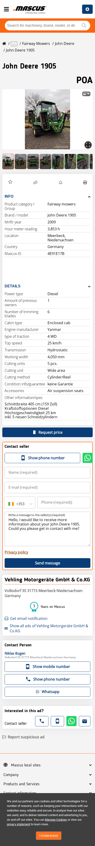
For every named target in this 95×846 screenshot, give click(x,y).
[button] (47, 119)
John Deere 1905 (20, 50)
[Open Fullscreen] (88, 144)
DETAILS (13, 286)
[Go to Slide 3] (33, 161)
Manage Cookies (56, 819)
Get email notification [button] (29, 618)
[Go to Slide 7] (83, 161)
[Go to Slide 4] (46, 161)
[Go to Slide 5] (58, 161)
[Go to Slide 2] (21, 161)
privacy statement (18, 824)
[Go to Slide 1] (8, 161)
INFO (9, 196)
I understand (48, 835)
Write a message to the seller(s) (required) (36, 515)
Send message (47, 563)
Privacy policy (16, 552)
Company (10, 775)
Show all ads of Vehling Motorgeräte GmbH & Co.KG (49, 628)
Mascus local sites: (26, 765)
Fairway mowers (36, 43)
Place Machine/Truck (87, 9)
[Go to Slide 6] (71, 161)
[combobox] (8, 504)
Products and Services (21, 784)
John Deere (64, 43)
